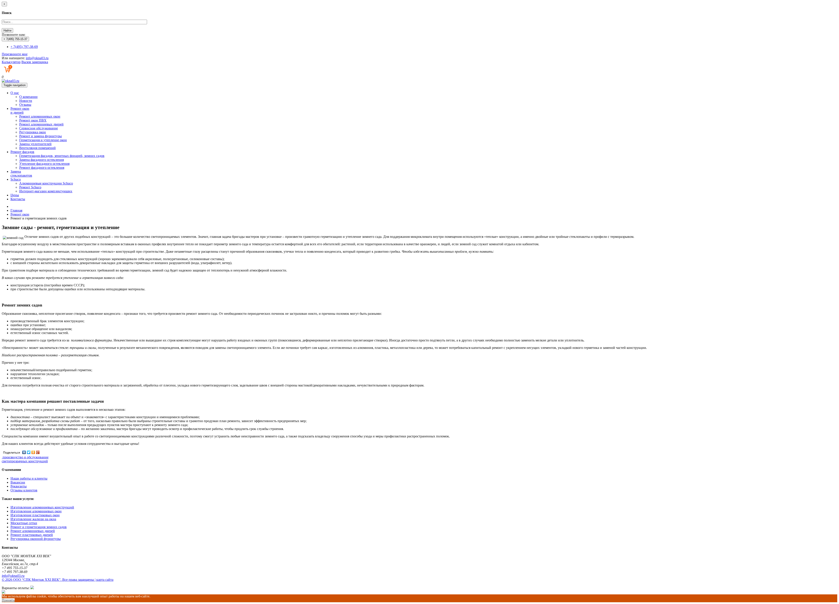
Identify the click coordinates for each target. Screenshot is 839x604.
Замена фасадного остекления (41, 160)
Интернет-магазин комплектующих (45, 191)
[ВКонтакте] (24, 452)
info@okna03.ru (37, 58)
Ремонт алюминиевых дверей (41, 124)
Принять (8, 600)
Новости (25, 101)
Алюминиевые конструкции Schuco (46, 183)
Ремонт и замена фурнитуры (40, 136)
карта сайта (104, 579)
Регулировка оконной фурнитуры (35, 539)
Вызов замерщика (34, 62)
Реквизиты (18, 486)
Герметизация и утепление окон (43, 140)
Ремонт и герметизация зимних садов (38, 527)
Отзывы (25, 104)
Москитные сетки (23, 523)
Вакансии (17, 482)
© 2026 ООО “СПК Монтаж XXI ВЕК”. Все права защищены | (49, 579)
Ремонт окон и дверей (19, 110)
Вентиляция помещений (37, 148)
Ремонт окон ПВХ (33, 120)
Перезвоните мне (15, 54)
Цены (14, 195)
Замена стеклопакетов (21, 173)
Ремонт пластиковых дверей (31, 535)
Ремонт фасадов (22, 152)
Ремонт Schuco (30, 187)
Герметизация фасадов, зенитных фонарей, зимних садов (61, 156)
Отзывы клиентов (23, 490)
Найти (7, 30)
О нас (14, 93)
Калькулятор (11, 62)
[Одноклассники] (33, 452)
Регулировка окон (32, 132)
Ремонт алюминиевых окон (39, 116)
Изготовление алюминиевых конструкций (42, 507)
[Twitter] (28, 452)
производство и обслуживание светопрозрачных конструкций (25, 459)
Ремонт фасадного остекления (41, 167)
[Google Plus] (38, 452)
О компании (28, 97)
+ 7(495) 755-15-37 (15, 39)
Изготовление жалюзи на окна (33, 519)
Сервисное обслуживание (38, 128)
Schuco (15, 179)
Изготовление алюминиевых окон (36, 511)
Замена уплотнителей (35, 144)
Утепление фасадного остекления (44, 163)
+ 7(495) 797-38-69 (24, 47)
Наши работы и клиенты (28, 478)
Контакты (17, 199)
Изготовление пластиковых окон (35, 515)
